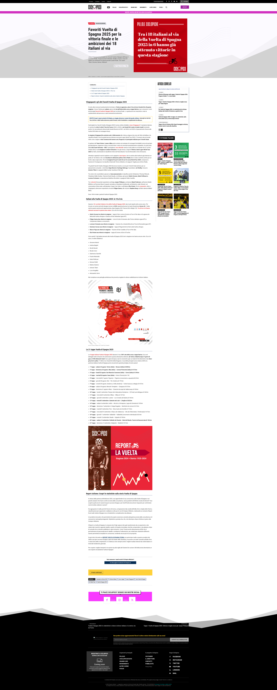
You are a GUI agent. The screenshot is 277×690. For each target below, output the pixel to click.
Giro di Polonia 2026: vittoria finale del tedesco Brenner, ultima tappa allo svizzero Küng (180, 163)
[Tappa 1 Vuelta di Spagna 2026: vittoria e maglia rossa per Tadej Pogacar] (165, 150)
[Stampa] (146, 572)
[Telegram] (136, 572)
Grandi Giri (94, 76)
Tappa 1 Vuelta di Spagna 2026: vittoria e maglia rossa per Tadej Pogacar (165, 162)
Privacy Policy (145, 642)
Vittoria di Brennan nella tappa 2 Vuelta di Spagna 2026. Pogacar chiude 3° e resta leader (173, 95)
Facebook (113, 600)
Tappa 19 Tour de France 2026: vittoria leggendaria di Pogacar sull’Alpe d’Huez (181, 213)
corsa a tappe (121, 579)
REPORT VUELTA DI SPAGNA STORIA (113, 537)
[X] (129, 572)
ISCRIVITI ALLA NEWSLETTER (179, 639)
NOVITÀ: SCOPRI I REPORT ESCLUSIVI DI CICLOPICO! (138, 12)
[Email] (142, 572)
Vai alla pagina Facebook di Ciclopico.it (120, 562)
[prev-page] (159, 130)
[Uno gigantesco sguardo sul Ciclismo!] (94, 7)
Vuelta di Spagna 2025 (102, 582)
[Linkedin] (139, 572)
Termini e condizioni (167, 679)
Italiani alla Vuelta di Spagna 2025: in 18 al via (103, 91)
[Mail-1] (177, 1)
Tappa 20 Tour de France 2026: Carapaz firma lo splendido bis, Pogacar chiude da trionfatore (164, 214)
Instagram (125, 600)
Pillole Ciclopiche (100, 23)
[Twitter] (172, 1)
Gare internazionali (163, 122)
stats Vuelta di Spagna (140, 579)
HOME (89, 76)
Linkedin (176, 670)
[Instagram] (169, 1)
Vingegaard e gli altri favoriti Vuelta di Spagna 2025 (104, 88)
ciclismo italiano (112, 579)
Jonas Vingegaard (130, 579)
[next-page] (162, 130)
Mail (175, 673)
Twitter (176, 663)
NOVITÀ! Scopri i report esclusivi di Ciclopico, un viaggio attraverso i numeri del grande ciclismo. (114, 118)
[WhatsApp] (132, 572)
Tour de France (161, 184)
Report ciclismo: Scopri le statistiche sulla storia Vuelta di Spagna (108, 96)
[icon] (108, 7)
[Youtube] (174, 1)
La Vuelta (91, 23)
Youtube (176, 667)
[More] (149, 572)
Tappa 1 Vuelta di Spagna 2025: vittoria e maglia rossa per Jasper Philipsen (166, 626)
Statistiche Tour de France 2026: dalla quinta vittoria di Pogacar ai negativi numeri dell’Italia (165, 188)
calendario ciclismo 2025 (102, 579)
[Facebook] (166, 1)
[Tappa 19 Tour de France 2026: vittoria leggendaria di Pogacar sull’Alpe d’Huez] (181, 201)
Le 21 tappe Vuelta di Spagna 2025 (100, 93)
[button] (166, 7)
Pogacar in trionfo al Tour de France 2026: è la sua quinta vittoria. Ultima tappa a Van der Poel (181, 188)
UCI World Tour (92, 582)
